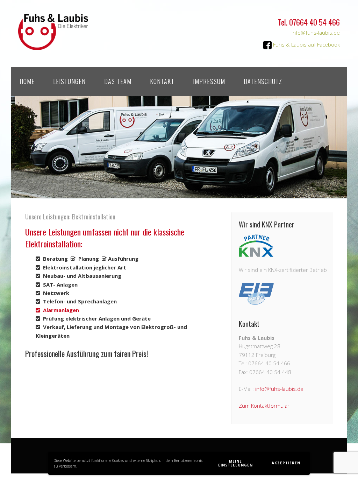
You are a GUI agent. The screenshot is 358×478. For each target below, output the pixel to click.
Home (27, 81)
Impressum (209, 81)
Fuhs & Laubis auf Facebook (306, 44)
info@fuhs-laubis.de (316, 32)
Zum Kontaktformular (264, 405)
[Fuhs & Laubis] (53, 44)
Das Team (117, 81)
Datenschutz (263, 81)
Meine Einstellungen (235, 463)
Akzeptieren (286, 463)
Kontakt (162, 81)
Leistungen (69, 81)
